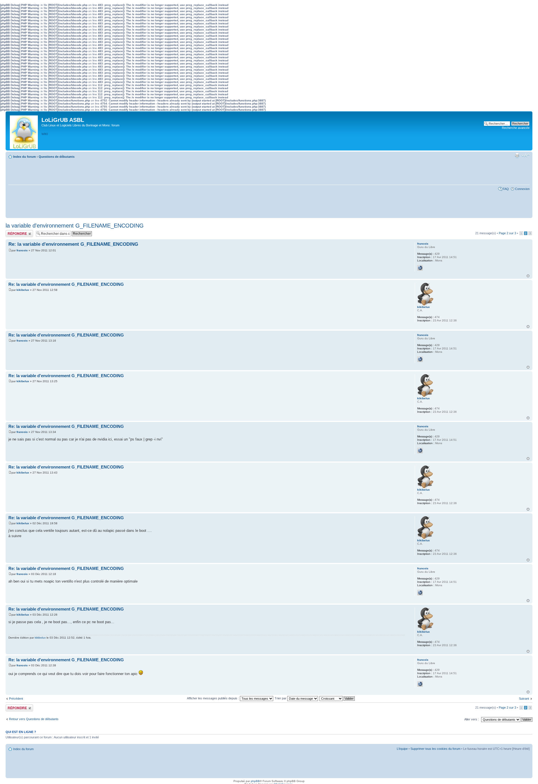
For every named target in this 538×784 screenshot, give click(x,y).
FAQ (506, 189)
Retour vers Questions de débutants (34, 719)
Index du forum (24, 156)
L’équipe (402, 748)
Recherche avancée (516, 127)
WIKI (44, 134)
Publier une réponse (19, 231)
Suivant (524, 698)
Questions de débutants (57, 156)
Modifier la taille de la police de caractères (525, 155)
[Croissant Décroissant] (337, 698)
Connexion (522, 189)
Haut (528, 275)
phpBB (255, 781)
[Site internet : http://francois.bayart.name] (420, 268)
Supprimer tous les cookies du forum (435, 748)
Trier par (281, 698)
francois (22, 250)
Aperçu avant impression (517, 155)
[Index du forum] (24, 131)
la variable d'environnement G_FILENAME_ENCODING (75, 225)
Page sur (507, 233)
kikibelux (23, 289)
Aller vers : (471, 719)
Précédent (16, 698)
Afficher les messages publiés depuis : (213, 698)
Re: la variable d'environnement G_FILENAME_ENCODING (73, 244)
